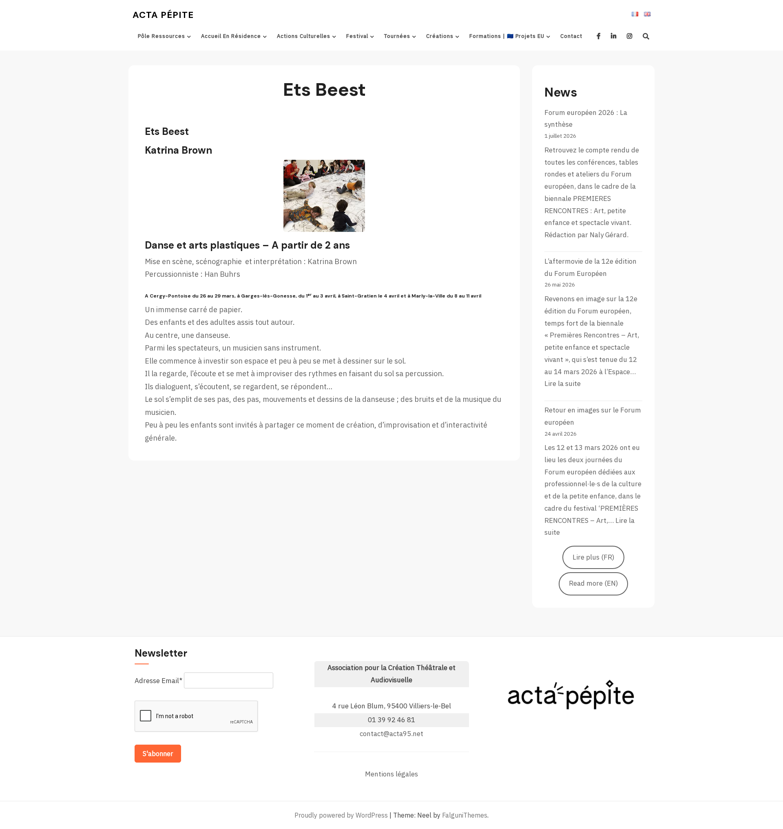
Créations (439, 36)
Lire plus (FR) (594, 557)
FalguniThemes (464, 815)
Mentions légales (391, 773)
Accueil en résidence (231, 36)
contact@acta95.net (391, 733)
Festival (357, 36)
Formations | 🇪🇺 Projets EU (506, 36)
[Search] (646, 36)
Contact (571, 36)
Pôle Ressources (161, 36)
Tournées (397, 36)
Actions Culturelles (303, 36)
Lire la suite (562, 383)
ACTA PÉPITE (163, 15)
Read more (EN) (593, 583)
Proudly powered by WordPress (341, 815)
